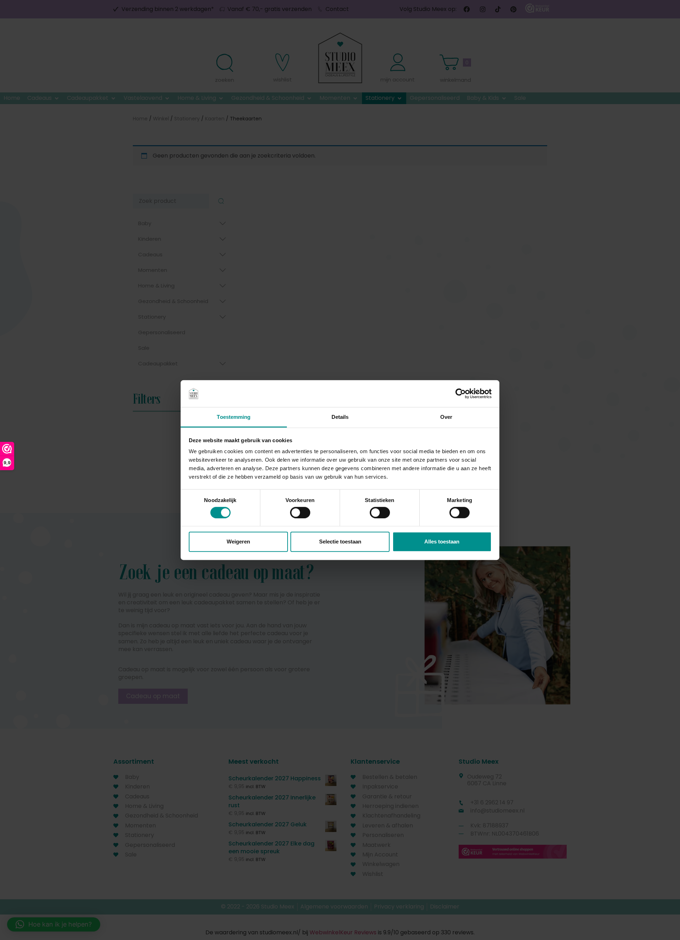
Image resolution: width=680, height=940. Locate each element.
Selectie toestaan (340, 542)
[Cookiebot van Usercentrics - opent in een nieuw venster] (461, 393)
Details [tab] (340, 417)
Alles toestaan (441, 542)
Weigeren (238, 542)
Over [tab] (446, 417)
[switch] (300, 512)
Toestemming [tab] (233, 417)
